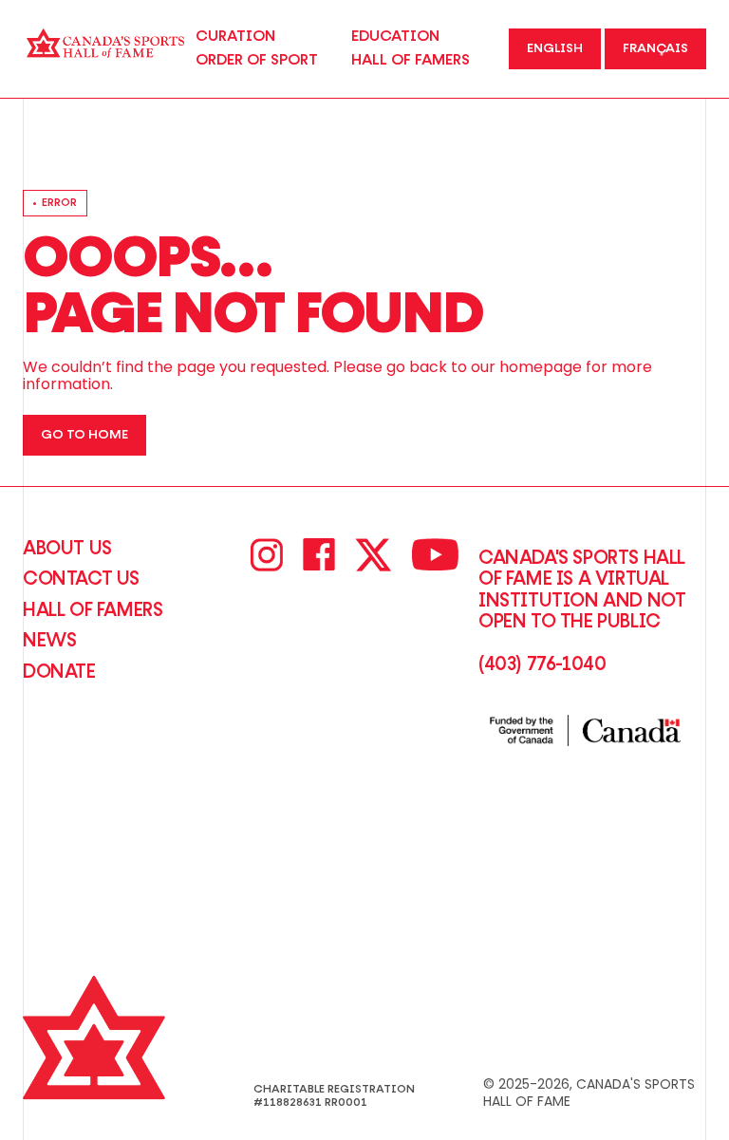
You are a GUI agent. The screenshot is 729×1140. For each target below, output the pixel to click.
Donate (59, 672)
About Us (67, 548)
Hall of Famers (92, 610)
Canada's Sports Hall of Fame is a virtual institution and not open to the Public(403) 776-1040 (581, 611)
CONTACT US (81, 579)
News (49, 640)
